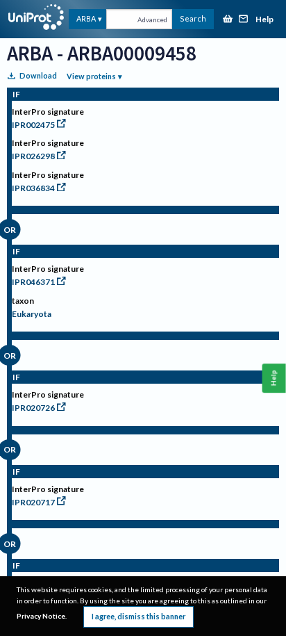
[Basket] (228, 20)
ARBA (86, 18)
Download (38, 75)
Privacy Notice (41, 616)
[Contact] (244, 20)
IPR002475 (33, 125)
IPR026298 (33, 156)
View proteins (91, 76)
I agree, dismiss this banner (138, 616)
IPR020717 (33, 502)
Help (264, 19)
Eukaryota (31, 314)
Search (193, 18)
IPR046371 (33, 282)
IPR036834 (33, 188)
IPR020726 (33, 407)
